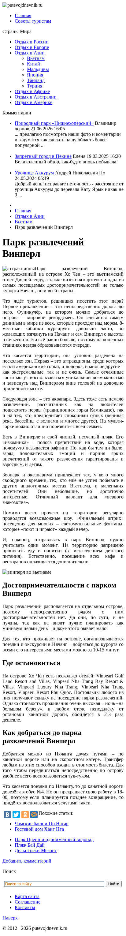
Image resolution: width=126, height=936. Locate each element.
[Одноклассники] (25, 814)
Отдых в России (32, 41)
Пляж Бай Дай (30, 845)
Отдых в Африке (32, 91)
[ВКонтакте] (7, 814)
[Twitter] (16, 814)
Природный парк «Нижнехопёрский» (54, 123)
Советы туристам (33, 21)
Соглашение (27, 901)
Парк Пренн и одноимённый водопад (54, 839)
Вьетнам (36, 58)
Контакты (25, 907)
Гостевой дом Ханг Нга (39, 829)
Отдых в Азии (30, 52)
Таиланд (36, 80)
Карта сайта (27, 896)
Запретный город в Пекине (43, 156)
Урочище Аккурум (34, 172)
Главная (23, 15)
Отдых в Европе (32, 47)
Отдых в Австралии (36, 96)
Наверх (10, 917)
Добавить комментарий (26, 860)
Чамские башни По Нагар (42, 823)
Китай (33, 63)
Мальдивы (38, 69)
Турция (34, 85)
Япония (35, 74)
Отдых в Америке (33, 102)
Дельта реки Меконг (36, 850)
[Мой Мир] (34, 814)
